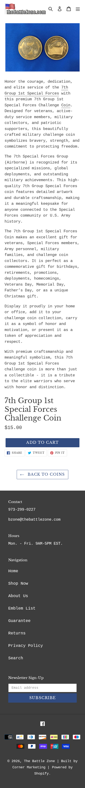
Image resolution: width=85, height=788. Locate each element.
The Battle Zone (39, 761)
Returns (17, 633)
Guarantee (19, 620)
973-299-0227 (21, 509)
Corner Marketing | (31, 767)
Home (13, 571)
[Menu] (77, 9)
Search (15, 658)
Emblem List (21, 608)
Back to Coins (45, 474)
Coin (65, 105)
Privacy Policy (25, 645)
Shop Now (18, 583)
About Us (18, 596)
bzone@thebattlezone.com (34, 519)
